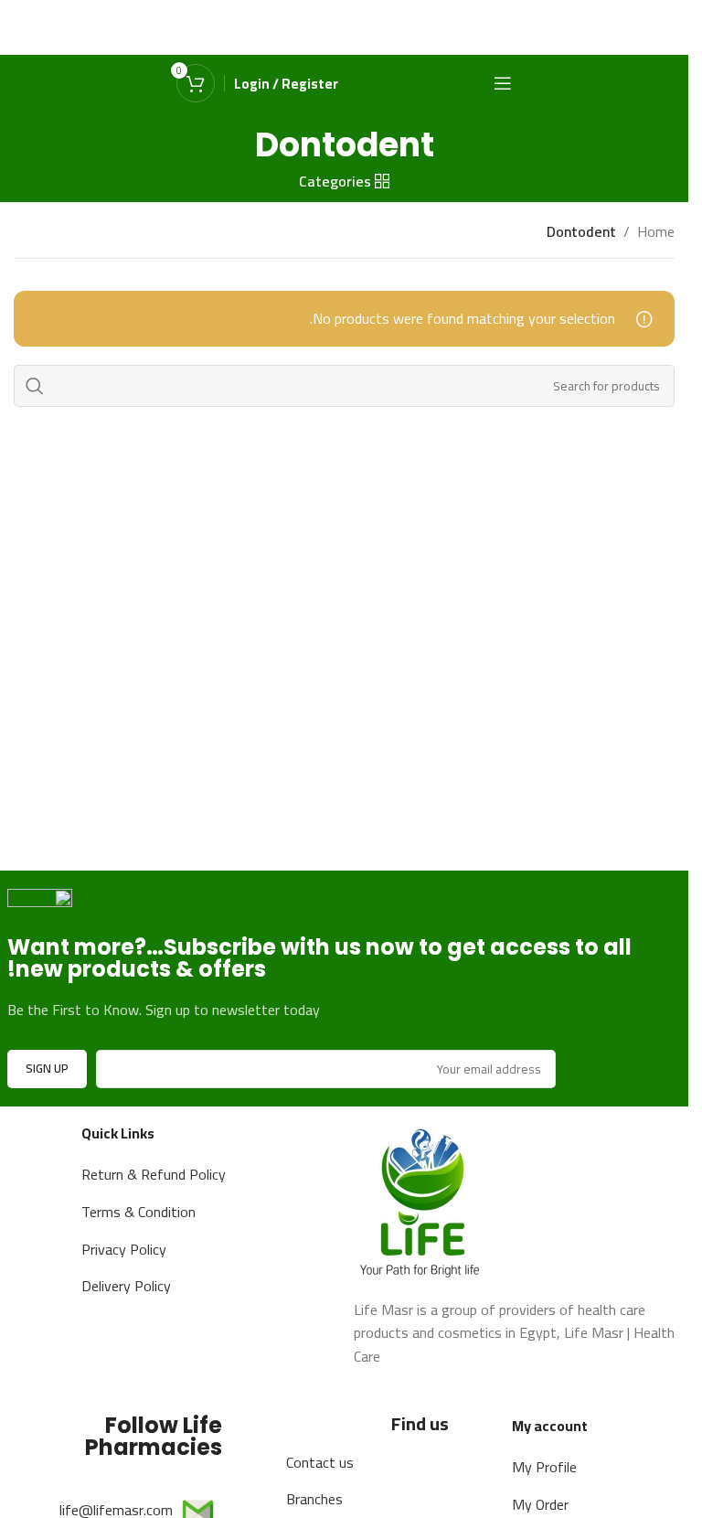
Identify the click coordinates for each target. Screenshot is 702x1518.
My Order (540, 1504)
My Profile (544, 1467)
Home (656, 232)
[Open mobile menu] (502, 83)
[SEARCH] (35, 386)
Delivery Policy (126, 1285)
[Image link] (422, 1199)
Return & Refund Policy (153, 1174)
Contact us (320, 1462)
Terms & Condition (138, 1211)
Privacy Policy (123, 1249)
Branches (314, 1499)
